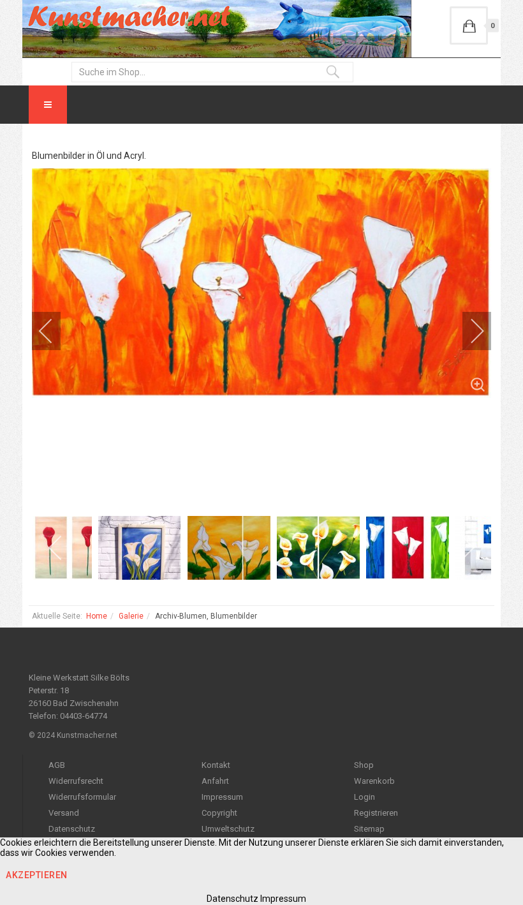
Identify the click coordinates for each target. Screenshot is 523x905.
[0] (469, 25)
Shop (364, 765)
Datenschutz (71, 829)
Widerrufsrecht (75, 781)
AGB (56, 765)
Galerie (131, 616)
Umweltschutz (228, 829)
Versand (63, 813)
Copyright (219, 813)
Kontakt (216, 765)
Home (96, 616)
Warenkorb (374, 781)
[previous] (54, 331)
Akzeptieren (37, 875)
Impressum (222, 797)
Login (364, 797)
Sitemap (369, 829)
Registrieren (376, 813)
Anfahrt (215, 781)
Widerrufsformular (82, 797)
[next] (468, 331)
